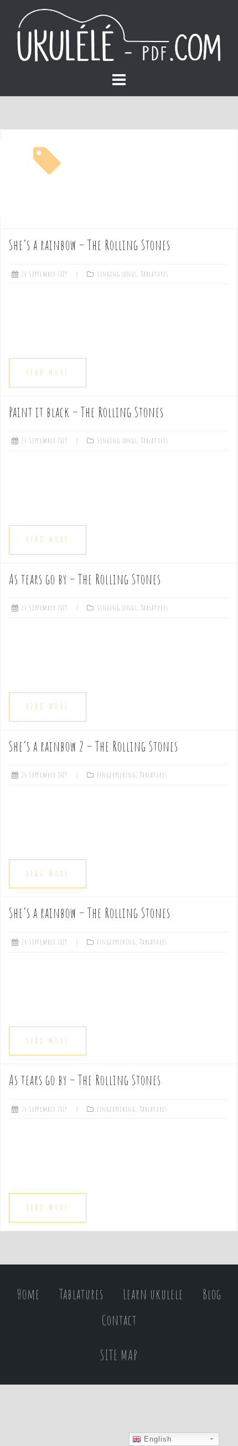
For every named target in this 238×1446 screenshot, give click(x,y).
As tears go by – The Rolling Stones (85, 579)
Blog (212, 1294)
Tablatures (154, 273)
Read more (47, 372)
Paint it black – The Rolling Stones (86, 412)
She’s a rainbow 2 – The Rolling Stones (93, 746)
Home (28, 1294)
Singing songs (117, 273)
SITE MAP (119, 1355)
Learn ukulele (153, 1294)
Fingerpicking (116, 774)
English (156, 1439)
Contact (119, 1320)
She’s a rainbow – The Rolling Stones (89, 244)
